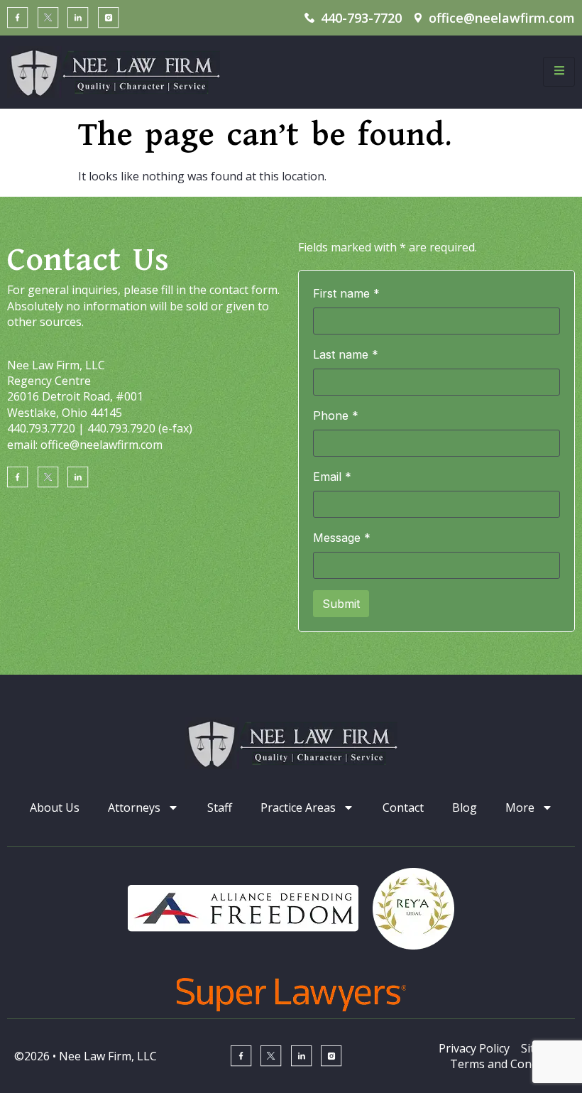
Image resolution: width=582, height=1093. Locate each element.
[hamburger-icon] (559, 72)
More (519, 807)
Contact (403, 807)
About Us (54, 807)
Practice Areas (298, 807)
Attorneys (134, 807)
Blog (464, 807)
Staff (219, 807)
